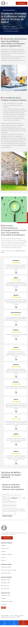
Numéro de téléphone (9, 501)
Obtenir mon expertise (7, 515)
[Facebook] (5, 608)
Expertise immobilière (6, 577)
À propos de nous (5, 592)
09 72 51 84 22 (22, 3)
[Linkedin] (2, 608)
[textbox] (6, 500)
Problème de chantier (6, 564)
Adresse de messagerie (9, 505)
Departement (6, 498)
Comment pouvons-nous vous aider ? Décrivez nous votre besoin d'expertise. (14, 511)
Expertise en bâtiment (6, 542)
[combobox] (6, 500)
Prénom (5, 494)
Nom (4, 496)
